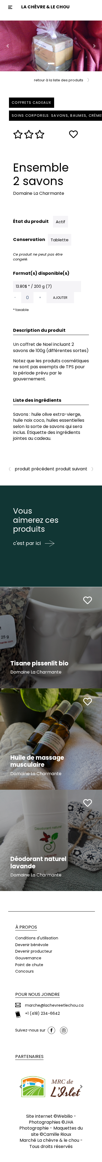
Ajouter (60, 297)
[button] (7, 46)
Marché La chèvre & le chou (49, 1140)
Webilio (65, 1116)
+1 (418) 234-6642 (42, 1013)
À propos (26, 927)
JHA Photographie (46, 1125)
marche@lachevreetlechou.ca (54, 1005)
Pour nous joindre (37, 994)
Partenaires (29, 1056)
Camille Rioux (57, 1134)
